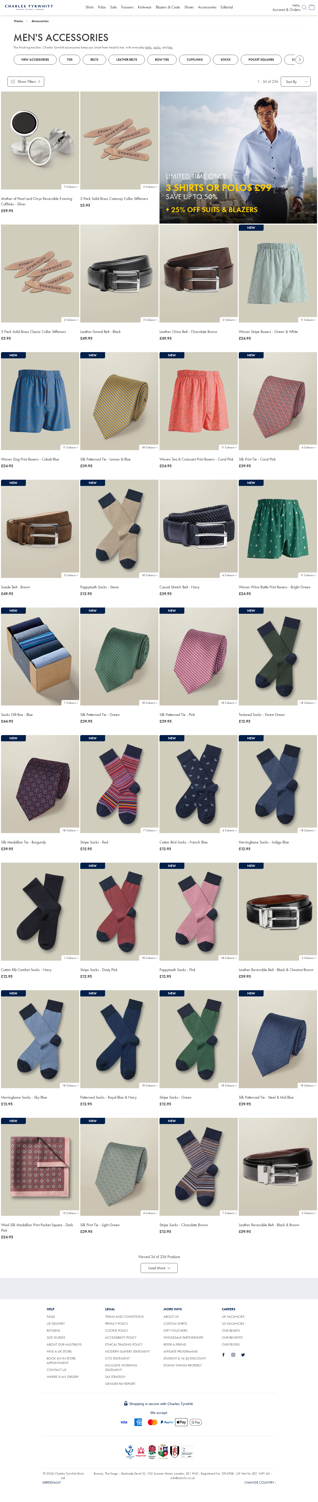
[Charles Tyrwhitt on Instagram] (236, 1355)
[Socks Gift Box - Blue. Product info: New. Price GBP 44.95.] (40, 656)
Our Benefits (232, 1337)
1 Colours (70, 703)
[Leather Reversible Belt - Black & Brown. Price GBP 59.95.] (278, 1167)
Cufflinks (195, 59)
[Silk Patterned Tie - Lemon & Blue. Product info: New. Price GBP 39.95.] (119, 401)
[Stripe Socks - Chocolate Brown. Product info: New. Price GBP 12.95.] (198, 1167)
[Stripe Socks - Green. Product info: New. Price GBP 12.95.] (198, 1039)
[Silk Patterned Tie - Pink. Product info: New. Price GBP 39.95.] (198, 656)
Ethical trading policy (124, 1344)
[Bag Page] (312, 7)
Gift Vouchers (175, 1330)
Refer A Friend (174, 1344)
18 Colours (148, 447)
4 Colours (307, 447)
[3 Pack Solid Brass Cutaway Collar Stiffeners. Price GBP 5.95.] (119, 140)
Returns (59, 1330)
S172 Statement (117, 1358)
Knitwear (145, 7)
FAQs (51, 1316)
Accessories (207, 7)
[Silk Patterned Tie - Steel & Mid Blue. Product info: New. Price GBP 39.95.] (278, 1039)
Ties (70, 59)
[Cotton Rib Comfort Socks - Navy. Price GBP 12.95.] (40, 912)
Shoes (189, 7)
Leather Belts (126, 59)
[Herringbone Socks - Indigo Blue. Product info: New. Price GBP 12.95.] (278, 784)
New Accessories (35, 59)
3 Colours (149, 320)
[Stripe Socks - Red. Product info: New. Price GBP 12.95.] (119, 784)
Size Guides (56, 1337)
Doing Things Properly (182, 1365)
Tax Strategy (115, 1376)
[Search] (304, 7)
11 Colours (307, 320)
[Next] (299, 59)
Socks (226, 59)
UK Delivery (56, 1323)
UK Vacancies (233, 1316)
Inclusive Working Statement (121, 1367)
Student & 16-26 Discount (184, 1358)
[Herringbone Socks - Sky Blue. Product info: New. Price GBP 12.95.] (40, 1039)
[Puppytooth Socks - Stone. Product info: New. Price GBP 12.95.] (119, 529)
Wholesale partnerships (183, 1337)
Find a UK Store (59, 1351)
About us (171, 1316)
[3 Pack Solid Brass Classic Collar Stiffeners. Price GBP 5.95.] (40, 274)
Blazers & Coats (168, 7)
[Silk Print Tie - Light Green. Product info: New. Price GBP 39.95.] (119, 1167)
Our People (231, 1344)
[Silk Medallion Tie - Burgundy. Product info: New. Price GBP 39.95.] (40, 784)
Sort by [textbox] (291, 81)
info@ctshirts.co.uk (182, 1478)
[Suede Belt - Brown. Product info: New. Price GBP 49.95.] (40, 529)
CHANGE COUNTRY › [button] (260, 1482)
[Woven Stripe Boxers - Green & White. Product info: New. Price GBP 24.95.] (278, 274)
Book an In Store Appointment (61, 1360)
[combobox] (296, 82)
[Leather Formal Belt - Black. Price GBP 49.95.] (119, 274)
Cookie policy (116, 1330)
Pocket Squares (261, 59)
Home (18, 21)
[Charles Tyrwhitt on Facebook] (226, 1355)
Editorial (227, 7)
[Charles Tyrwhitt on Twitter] (245, 1355)
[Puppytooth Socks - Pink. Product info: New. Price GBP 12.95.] (198, 912)
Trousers (127, 7)
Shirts (89, 7)
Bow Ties (162, 59)
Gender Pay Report (120, 1383)
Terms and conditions (124, 1316)
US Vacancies (233, 1323)
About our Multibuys (64, 1344)
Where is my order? (63, 1376)
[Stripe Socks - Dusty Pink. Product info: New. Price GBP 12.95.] (119, 912)
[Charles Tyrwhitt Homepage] (29, 7)
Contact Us (56, 1369)
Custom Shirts (175, 1323)
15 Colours (69, 1213)
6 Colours (228, 575)
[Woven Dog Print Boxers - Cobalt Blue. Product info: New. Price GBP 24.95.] (40, 401)
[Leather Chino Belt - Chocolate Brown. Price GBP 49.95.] (198, 274)
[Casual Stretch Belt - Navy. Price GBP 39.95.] (198, 529)
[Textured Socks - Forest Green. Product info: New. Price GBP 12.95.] (278, 656)
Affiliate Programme (180, 1351)
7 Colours (70, 187)
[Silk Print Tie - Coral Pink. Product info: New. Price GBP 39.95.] (278, 401)
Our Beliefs (231, 1330)
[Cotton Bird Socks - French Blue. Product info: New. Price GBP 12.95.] (198, 784)
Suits (113, 7)
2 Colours (149, 187)
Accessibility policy (120, 1337)
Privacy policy (116, 1323)
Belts (94, 59)
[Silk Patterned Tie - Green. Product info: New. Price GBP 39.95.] (119, 656)
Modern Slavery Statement (127, 1351)
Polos (102, 7)
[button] (159, 1268)
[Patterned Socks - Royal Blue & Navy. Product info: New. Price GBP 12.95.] (119, 1039)
